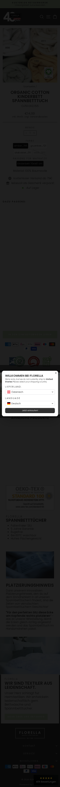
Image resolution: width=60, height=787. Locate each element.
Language (12, 398)
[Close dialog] (55, 373)
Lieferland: (13, 386)
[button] (30, 392)
